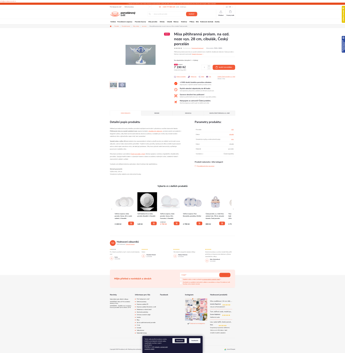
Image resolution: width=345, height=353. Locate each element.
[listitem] (124, 209)
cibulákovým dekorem (155, 131)
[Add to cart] (131, 223)
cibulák (231, 134)
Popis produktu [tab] (125, 113)
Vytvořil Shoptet (231, 349)
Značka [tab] (219, 113)
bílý (232, 130)
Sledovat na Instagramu (197, 323)
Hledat (191, 14)
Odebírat (225, 275)
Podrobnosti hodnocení (197, 48)
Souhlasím (194, 341)
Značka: (226, 76)
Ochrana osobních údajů (143, 315)
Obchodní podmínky (142, 312)
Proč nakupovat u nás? (115, 7)
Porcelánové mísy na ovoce (205, 166)
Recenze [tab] (156, 113)
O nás (138, 325)
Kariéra (139, 317)
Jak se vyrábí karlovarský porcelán (146, 322)
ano (232, 139)
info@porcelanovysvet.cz (8, 1)
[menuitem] (113, 22)
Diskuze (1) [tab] (188, 113)
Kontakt (139, 328)
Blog (138, 320)
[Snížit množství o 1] (208, 68)
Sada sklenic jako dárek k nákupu (119, 299)
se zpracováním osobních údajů (211, 279)
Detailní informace (197, 54)
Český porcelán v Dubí (138, 154)
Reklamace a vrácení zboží (144, 309)
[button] (111, 209)
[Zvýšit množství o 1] (208, 66)
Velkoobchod (140, 330)
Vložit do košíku (225, 67)
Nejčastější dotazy (142, 333)
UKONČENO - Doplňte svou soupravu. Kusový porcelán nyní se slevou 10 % (120, 306)
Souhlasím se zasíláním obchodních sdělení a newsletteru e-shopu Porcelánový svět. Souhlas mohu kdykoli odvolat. (206, 283)
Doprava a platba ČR (142, 304)
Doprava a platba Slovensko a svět (146, 307)
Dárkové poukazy (129, 7)
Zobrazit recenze (130, 244)
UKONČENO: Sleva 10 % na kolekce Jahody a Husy (120, 302)
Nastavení (179, 341)
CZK (230, 7)
